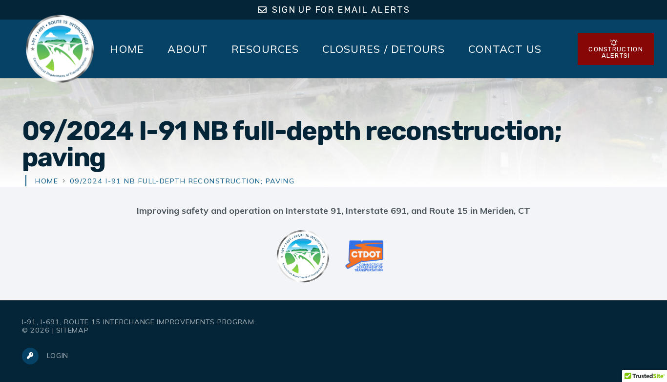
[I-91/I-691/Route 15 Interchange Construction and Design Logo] (59, 49)
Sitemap (72, 330)
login (57, 355)
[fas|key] (34, 356)
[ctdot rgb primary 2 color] (364, 256)
